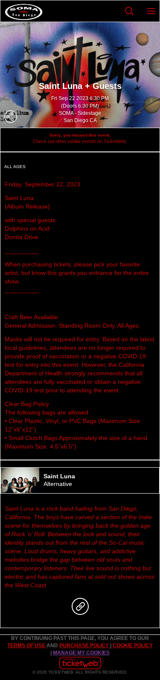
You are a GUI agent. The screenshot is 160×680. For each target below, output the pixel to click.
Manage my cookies (81, 653)
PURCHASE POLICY (84, 646)
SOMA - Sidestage (80, 113)
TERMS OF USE (27, 646)
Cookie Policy (133, 646)
